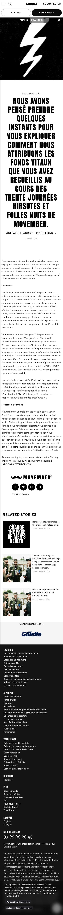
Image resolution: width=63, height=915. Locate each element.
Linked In (30, 837)
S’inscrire (16, 13)
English (24, 20)
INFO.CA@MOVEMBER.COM (17, 464)
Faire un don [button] (44, 14)
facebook (6, 837)
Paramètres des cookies (18, 902)
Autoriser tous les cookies (19, 908)
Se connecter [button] (52, 4)
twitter (24, 837)
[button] (3, 4)
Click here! (12, 837)
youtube (18, 837)
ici (23, 373)
